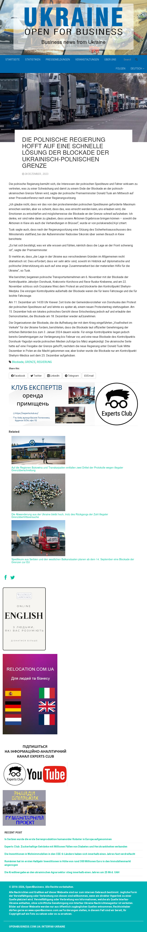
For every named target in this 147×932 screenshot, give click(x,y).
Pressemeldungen (58, 59)
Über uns (110, 59)
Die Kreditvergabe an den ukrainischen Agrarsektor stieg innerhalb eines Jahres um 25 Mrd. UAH (61, 872)
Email (90, 375)
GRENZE (30, 362)
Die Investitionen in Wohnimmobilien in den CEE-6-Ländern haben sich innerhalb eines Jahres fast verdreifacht (69, 854)
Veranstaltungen (87, 59)
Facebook (19, 375)
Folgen (120, 68)
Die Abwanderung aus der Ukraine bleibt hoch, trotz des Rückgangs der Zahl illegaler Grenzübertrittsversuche (59, 515)
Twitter (37, 375)
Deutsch (137, 68)
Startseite (12, 59)
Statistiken (32, 59)
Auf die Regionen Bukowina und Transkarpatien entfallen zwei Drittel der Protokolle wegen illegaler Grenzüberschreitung (67, 469)
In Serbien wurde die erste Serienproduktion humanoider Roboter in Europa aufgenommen (58, 839)
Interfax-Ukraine (53, 926)
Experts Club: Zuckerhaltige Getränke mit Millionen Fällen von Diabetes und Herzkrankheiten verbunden (65, 846)
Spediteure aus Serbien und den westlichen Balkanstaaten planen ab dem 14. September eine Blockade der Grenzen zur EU (72, 560)
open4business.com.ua (24, 926)
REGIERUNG (44, 362)
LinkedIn (55, 375)
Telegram (73, 375)
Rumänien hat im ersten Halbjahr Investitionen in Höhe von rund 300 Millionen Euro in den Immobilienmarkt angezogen (67, 863)
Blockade (18, 362)
